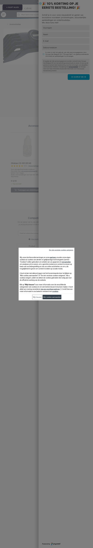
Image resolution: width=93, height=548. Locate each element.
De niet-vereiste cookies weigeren (61, 250)
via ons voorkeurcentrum (50, 289)
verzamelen (66, 262)
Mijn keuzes (37, 297)
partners (53, 257)
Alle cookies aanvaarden (52, 297)
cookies (55, 291)
